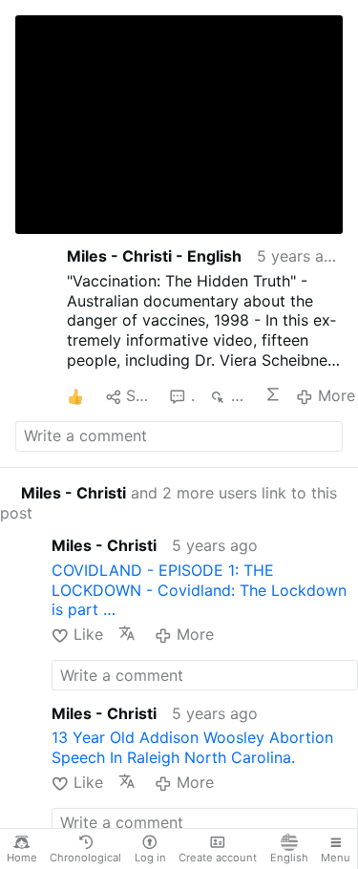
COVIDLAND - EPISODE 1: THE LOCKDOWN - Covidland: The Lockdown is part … (199, 590)
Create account (218, 857)
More (336, 395)
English (289, 857)
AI (273, 394)
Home (22, 857)
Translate (128, 633)
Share (140, 395)
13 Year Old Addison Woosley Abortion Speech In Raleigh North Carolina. (192, 747)
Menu (335, 857)
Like (88, 634)
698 (240, 395)
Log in (150, 857)
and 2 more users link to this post (168, 502)
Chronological (85, 857)
